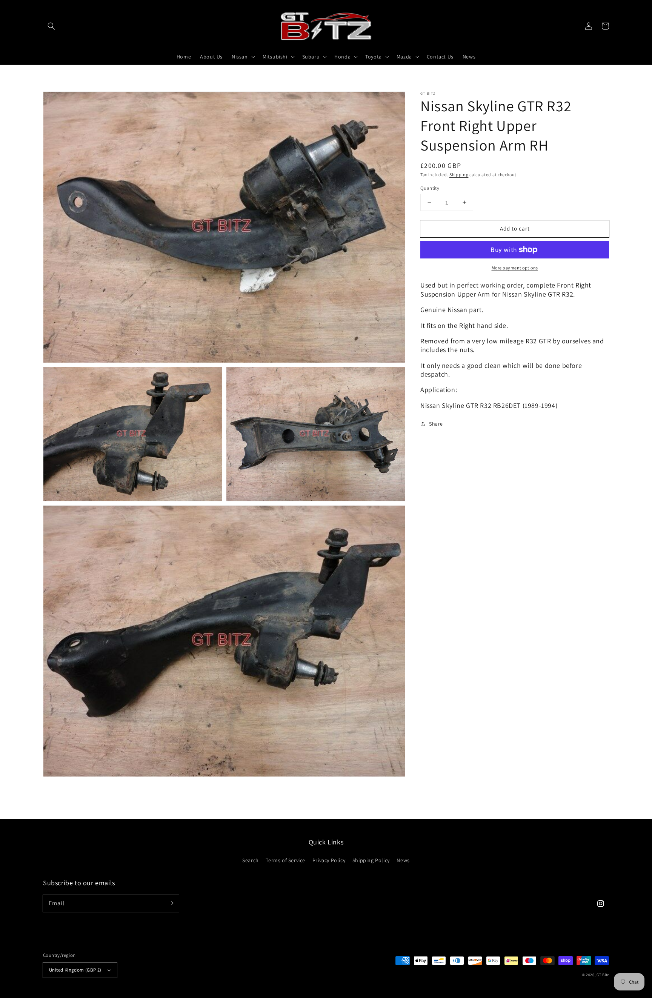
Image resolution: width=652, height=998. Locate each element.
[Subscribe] (170, 903)
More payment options (515, 268)
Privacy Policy (328, 860)
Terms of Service (285, 860)
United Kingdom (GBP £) (75, 970)
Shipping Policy (371, 860)
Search (250, 860)
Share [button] (436, 423)
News (403, 860)
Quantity (429, 188)
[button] (51, 26)
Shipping (459, 174)
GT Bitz (603, 974)
